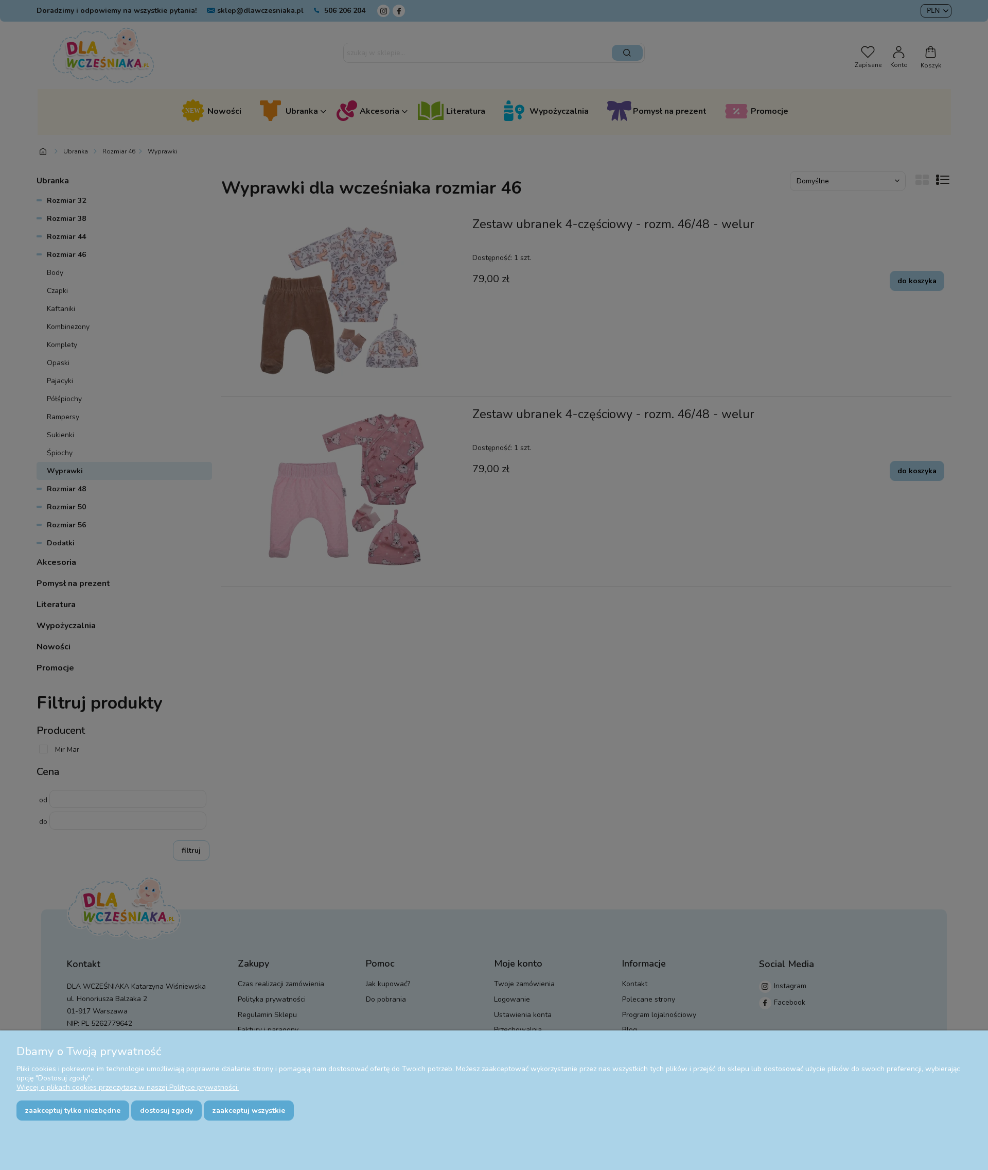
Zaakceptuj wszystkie (249, 1110)
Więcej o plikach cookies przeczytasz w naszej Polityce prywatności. (127, 1087)
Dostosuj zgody (166, 1110)
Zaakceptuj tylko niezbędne (72, 1110)
